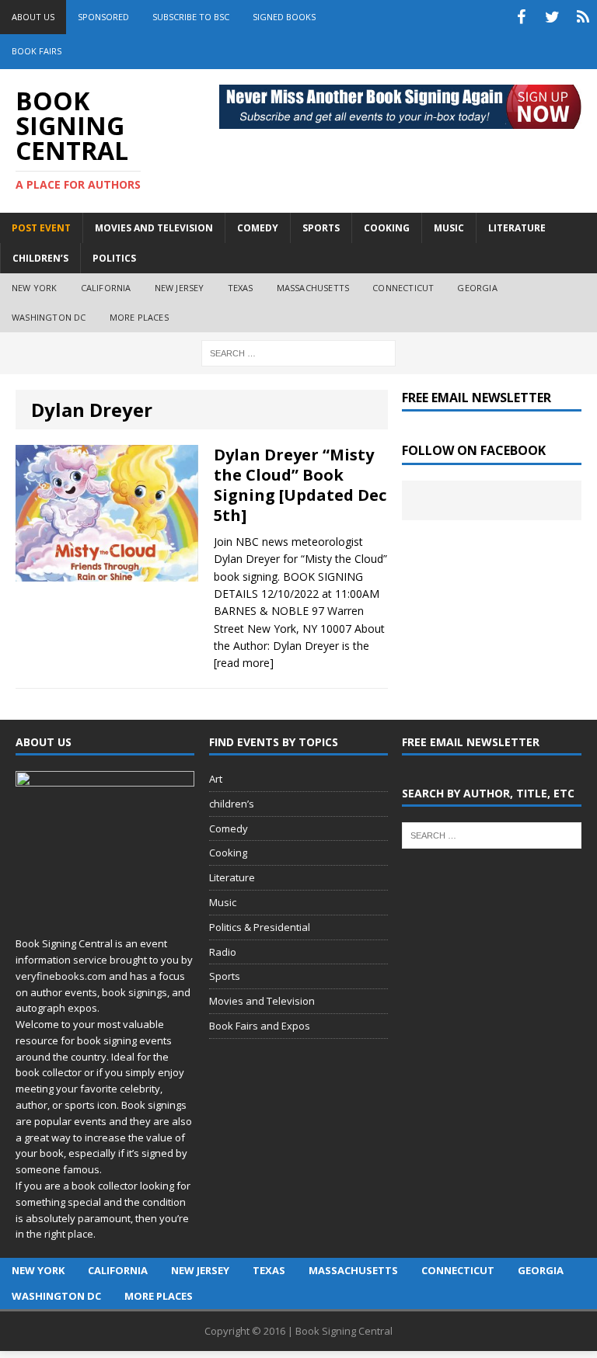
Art (215, 779)
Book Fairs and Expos (259, 1026)
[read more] (244, 662)
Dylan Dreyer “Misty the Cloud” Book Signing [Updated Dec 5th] (300, 485)
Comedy (228, 828)
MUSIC (449, 227)
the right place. (61, 1234)
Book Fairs (36, 51)
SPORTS (321, 227)
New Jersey (179, 287)
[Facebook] (521, 17)
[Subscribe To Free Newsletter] (583, 17)
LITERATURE (517, 227)
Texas (240, 287)
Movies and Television (154, 227)
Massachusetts (313, 287)
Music (222, 902)
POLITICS (114, 258)
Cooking (228, 853)
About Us (33, 17)
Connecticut (403, 287)
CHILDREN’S (40, 258)
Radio (222, 952)
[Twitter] (552, 17)
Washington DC (49, 317)
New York (35, 287)
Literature (232, 877)
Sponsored (103, 17)
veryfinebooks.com (61, 976)
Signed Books (284, 17)
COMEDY (257, 227)
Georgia (477, 287)
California (106, 287)
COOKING (387, 227)
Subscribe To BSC (190, 17)
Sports (224, 976)
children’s (231, 804)
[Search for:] (298, 352)
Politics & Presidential (259, 927)
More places (139, 317)
